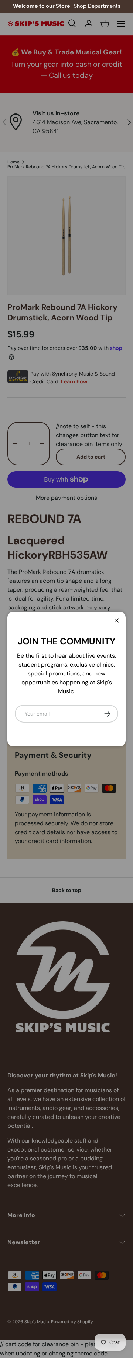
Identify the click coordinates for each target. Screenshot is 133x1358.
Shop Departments (97, 6)
